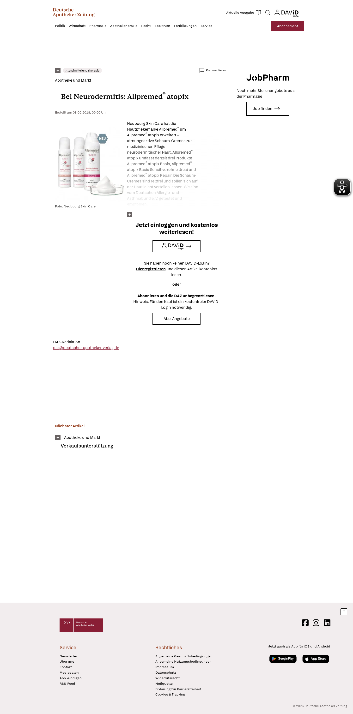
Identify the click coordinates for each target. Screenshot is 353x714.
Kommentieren (216, 70)
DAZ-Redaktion (66, 342)
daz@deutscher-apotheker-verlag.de (86, 347)
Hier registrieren (151, 269)
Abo (287, 26)
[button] (74, 12)
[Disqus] (140, 529)
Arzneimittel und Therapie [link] (82, 71)
